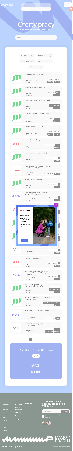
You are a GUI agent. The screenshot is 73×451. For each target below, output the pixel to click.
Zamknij (56, 204)
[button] (71, 9)
